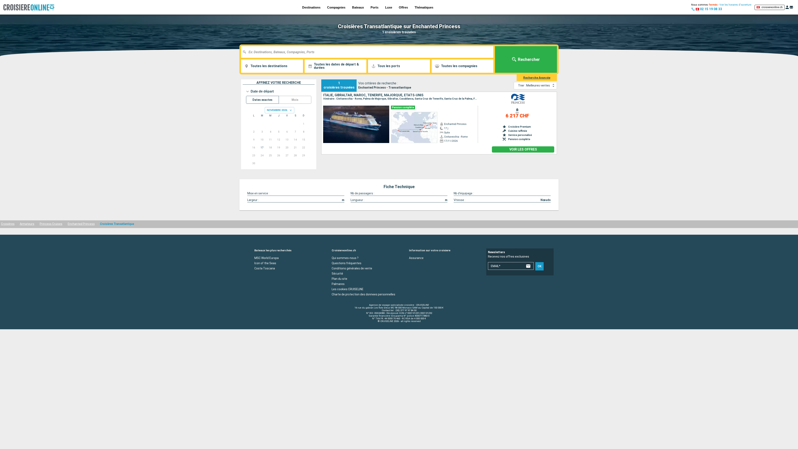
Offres (403, 7)
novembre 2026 (277, 110)
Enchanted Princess (81, 224)
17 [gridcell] (262, 147)
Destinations (311, 7)
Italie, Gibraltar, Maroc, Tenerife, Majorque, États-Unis (373, 95)
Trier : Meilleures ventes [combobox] (534, 85)
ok (540, 266)
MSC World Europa (266, 258)
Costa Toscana (264, 268)
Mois (295, 99)
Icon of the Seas (265, 263)
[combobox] (369, 52)
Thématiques (424, 7)
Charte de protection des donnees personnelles (363, 294)
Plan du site (339, 278)
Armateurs (27, 224)
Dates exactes (262, 99)
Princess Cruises (51, 224)
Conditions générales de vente (352, 268)
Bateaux (358, 7)
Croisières (8, 224)
